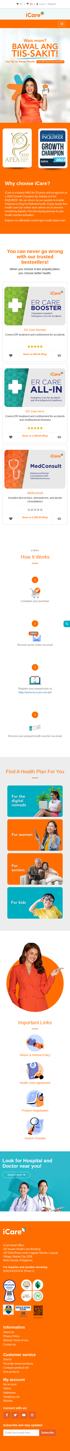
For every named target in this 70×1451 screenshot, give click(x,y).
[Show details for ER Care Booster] (35, 305)
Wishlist (7, 1400)
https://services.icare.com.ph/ (35, 692)
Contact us (9, 1344)
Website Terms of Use (15, 1340)
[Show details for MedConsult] (35, 468)
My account (9, 1384)
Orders (7, 1388)
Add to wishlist (10, 355)
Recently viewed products (18, 1363)
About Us (8, 1332)
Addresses (9, 1392)
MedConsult (35, 493)
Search (7, 1359)
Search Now (14, 1174)
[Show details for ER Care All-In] (35, 386)
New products (11, 1371)
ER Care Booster (35, 329)
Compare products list (15, 1367)
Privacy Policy (11, 1336)
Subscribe (47, 1432)
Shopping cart (11, 1396)
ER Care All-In (35, 411)
